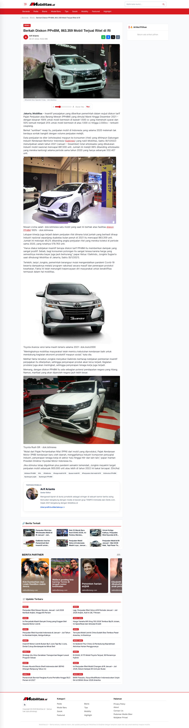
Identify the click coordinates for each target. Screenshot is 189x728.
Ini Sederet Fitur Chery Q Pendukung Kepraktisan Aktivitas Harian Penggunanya (94, 645)
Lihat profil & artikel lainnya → (52, 507)
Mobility (84, 11)
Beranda (26, 11)
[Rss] (25, 705)
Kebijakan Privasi (121, 717)
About (116, 707)
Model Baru (56, 11)
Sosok (74, 11)
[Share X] (113, 37)
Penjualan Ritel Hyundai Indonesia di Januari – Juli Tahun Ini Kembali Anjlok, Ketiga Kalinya (46, 633)
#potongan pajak (30, 477)
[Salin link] (118, 37)
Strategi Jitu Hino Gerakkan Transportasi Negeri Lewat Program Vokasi (46, 656)
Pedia (35, 11)
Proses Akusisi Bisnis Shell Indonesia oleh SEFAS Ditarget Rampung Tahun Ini (43, 667)
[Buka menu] (25, 4)
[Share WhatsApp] (103, 37)
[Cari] (163, 4)
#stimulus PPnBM (109, 473)
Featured (96, 11)
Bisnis (44, 11)
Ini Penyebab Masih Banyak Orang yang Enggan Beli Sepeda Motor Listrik (45, 622)
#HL (39, 473)
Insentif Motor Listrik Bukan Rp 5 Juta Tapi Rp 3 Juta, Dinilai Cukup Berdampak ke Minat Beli (45, 645)
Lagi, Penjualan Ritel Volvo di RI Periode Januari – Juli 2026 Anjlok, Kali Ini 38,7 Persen (95, 611)
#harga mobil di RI (59, 473)
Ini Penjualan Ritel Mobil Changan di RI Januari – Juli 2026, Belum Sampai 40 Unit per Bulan (94, 667)
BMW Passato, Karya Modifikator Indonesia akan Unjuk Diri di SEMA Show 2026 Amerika (96, 678)
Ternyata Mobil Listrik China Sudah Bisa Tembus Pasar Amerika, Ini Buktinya (96, 633)
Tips (66, 11)
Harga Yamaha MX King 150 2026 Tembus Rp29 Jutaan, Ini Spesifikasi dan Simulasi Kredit (96, 622)
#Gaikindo (47, 473)
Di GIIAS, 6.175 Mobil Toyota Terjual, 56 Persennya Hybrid (94, 656)
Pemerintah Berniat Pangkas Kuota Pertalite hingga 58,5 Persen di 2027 (46, 678)
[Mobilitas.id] (42, 4)
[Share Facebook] (108, 37)
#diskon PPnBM (30, 473)
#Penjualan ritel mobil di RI (91, 473)
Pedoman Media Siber (123, 714)
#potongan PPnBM (45, 477)
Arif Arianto (34, 36)
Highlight (107, 11)
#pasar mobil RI (74, 473)
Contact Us (118, 711)
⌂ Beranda (24, 18)
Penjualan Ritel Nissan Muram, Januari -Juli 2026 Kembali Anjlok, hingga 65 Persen (43, 611)
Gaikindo (70, 140)
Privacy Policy (119, 704)
